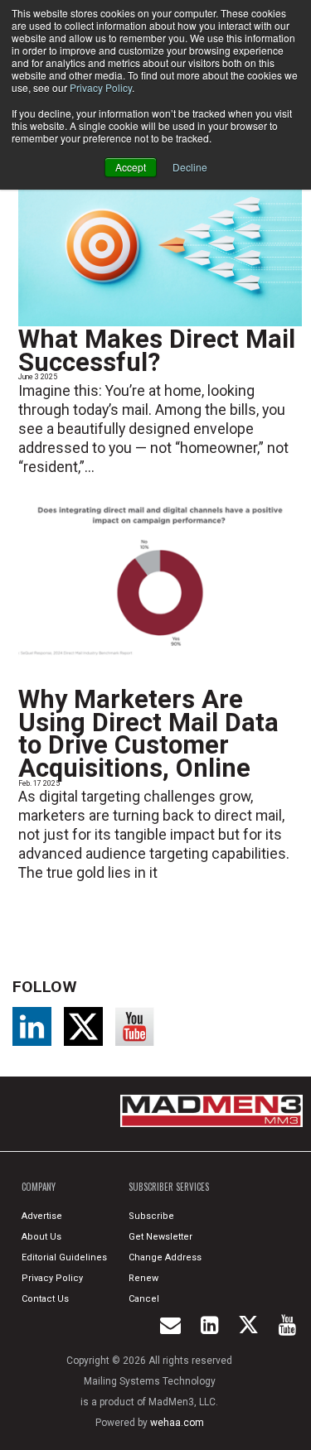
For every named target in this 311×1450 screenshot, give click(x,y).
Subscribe (151, 1216)
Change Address (165, 1257)
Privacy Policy (101, 87)
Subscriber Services (169, 1186)
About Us (41, 1236)
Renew (143, 1278)
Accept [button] (130, 167)
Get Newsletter (160, 1236)
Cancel (144, 1298)
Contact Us (45, 1298)
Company (39, 1186)
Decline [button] (190, 167)
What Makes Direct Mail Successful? (156, 351)
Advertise (42, 1216)
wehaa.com (177, 1422)
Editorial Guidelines (64, 1257)
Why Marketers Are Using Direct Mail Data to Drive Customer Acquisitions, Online (148, 733)
